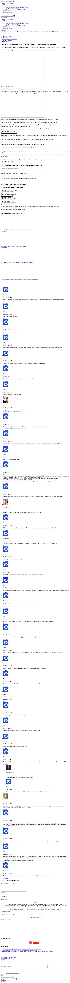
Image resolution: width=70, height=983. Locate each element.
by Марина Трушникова (6, 40)
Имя (2, 975)
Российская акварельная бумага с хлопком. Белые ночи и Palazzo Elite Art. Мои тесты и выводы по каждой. (28, 951)
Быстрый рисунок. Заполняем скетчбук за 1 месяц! (13, 246)
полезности (22, 279)
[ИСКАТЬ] (50, 966)
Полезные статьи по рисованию (31, 31)
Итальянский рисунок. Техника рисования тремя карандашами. (16, 229)
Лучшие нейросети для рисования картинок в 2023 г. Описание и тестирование (22, 949)
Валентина (5, 817)
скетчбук (27, 279)
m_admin (3, 279)
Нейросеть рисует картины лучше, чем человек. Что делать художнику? (20, 950)
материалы (10, 279)
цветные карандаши (33, 279)
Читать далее (4, 231)
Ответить (5, 303)
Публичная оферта (5, 958)
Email (2, 979)
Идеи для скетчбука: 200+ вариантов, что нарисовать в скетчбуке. (17, 262)
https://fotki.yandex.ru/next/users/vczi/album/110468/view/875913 (17, 479)
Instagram (3, 959)
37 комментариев (5, 41)
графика (6, 279)
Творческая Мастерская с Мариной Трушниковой (12, 31)
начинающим (16, 279)
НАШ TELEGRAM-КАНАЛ (35, 917)
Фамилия (15, 978)
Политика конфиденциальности (8, 957)
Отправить (3, 981)
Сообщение (3, 974)
